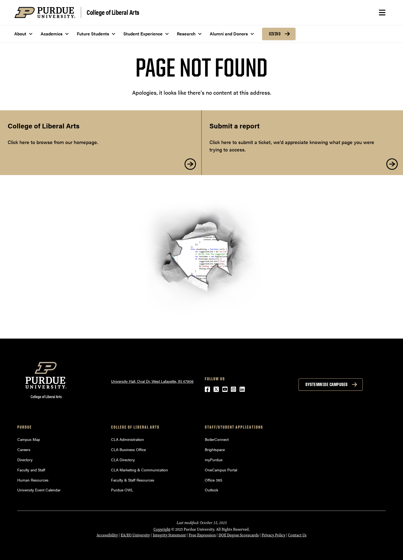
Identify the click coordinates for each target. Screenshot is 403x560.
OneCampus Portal (221, 469)
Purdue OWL (122, 490)
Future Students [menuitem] (93, 33)
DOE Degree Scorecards (238, 535)
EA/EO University (135, 535)
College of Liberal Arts (113, 12)
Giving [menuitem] (274, 33)
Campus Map (28, 439)
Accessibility (107, 535)
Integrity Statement (169, 535)
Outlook (211, 490)
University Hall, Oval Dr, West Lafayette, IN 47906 (152, 381)
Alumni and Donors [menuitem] (229, 33)
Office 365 (213, 480)
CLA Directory (123, 459)
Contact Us (297, 535)
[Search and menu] (382, 12)
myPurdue (213, 459)
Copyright (162, 529)
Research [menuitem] (186, 33)
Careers (23, 449)
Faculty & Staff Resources (132, 480)
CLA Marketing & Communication (139, 469)
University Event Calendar (39, 490)
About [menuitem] (20, 33)
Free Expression (202, 535)
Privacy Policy (273, 535)
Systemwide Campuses (326, 384)
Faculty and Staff (31, 469)
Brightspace (215, 449)
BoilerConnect (217, 439)
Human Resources (33, 480)
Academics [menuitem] (52, 33)
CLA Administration (127, 439)
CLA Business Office (128, 449)
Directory (25, 459)
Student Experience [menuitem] (143, 33)
